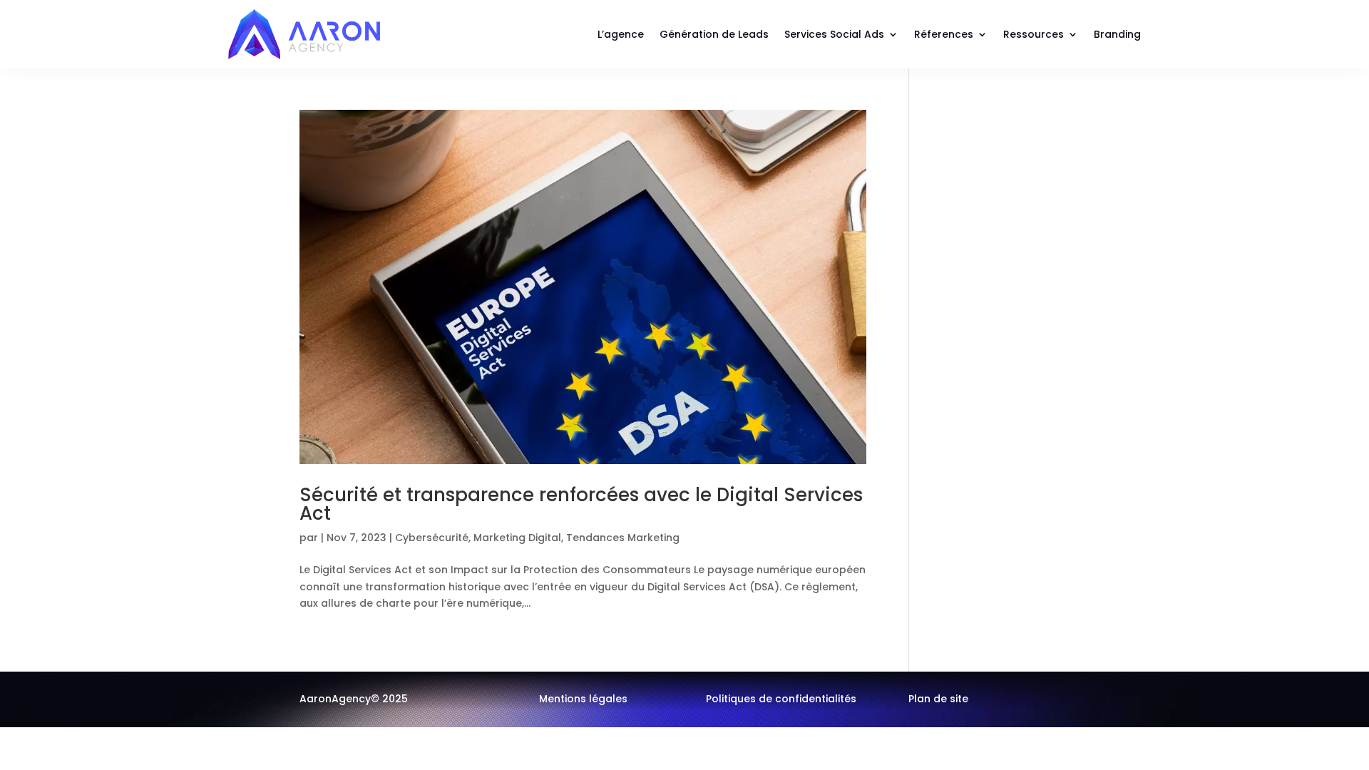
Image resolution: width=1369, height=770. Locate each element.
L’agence (621, 34)
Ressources (1033, 34)
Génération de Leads (714, 34)
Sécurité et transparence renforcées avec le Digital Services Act (581, 504)
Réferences (943, 34)
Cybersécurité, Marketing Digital (478, 537)
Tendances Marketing (623, 537)
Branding (1117, 34)
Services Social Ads (834, 34)
